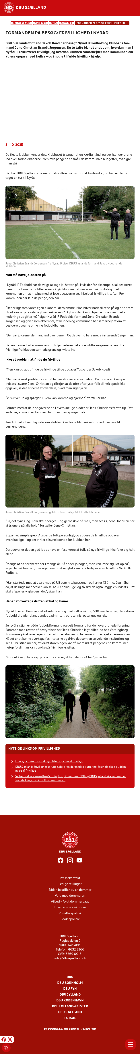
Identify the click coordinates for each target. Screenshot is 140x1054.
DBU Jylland (70, 994)
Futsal (70, 1018)
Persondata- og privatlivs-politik (70, 1029)
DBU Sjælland (21, 23)
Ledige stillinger (70, 884)
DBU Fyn (70, 988)
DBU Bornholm (70, 983)
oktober (66, 23)
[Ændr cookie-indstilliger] (6, 1047)
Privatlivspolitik (70, 913)
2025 (54, 23)
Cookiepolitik (70, 919)
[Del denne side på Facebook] (3, 1040)
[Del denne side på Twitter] (10, 1040)
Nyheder (40, 23)
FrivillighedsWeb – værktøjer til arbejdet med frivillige (49, 761)
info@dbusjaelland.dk (70, 958)
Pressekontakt (70, 878)
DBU (70, 977)
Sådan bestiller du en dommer (70, 890)
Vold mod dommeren (70, 895)
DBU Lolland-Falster (70, 1006)
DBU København (70, 1000)
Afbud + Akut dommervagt (70, 901)
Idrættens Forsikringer (70, 907)
